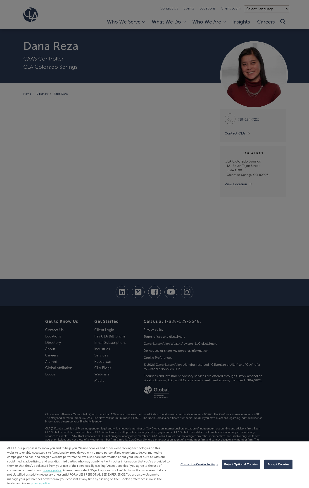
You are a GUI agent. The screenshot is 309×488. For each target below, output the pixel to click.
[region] (154, 464)
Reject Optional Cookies (241, 464)
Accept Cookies (278, 464)
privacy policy (52, 470)
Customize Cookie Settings (199, 464)
